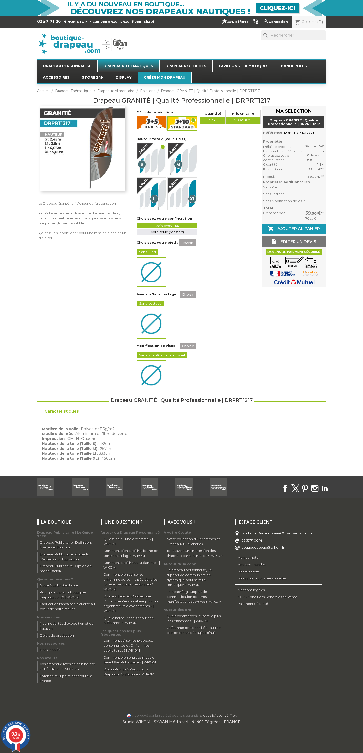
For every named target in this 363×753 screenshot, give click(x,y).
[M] (182, 159)
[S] (152, 159)
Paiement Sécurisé (253, 604)
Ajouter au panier (294, 229)
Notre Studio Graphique (59, 585)
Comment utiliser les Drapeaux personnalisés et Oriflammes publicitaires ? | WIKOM (128, 645)
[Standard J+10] (182, 123)
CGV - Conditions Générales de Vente (267, 597)
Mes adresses (248, 571)
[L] (151, 193)
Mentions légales (251, 590)
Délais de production (57, 635)
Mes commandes (251, 564)
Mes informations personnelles (262, 578)
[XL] (182, 193)
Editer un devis (293, 242)
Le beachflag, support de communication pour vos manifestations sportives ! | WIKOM (194, 596)
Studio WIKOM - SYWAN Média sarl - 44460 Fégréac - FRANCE (181, 721)
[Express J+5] (152, 123)
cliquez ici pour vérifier (218, 715)
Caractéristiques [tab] (62, 411)
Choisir (187, 243)
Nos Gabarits (50, 650)
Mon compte (248, 557)
